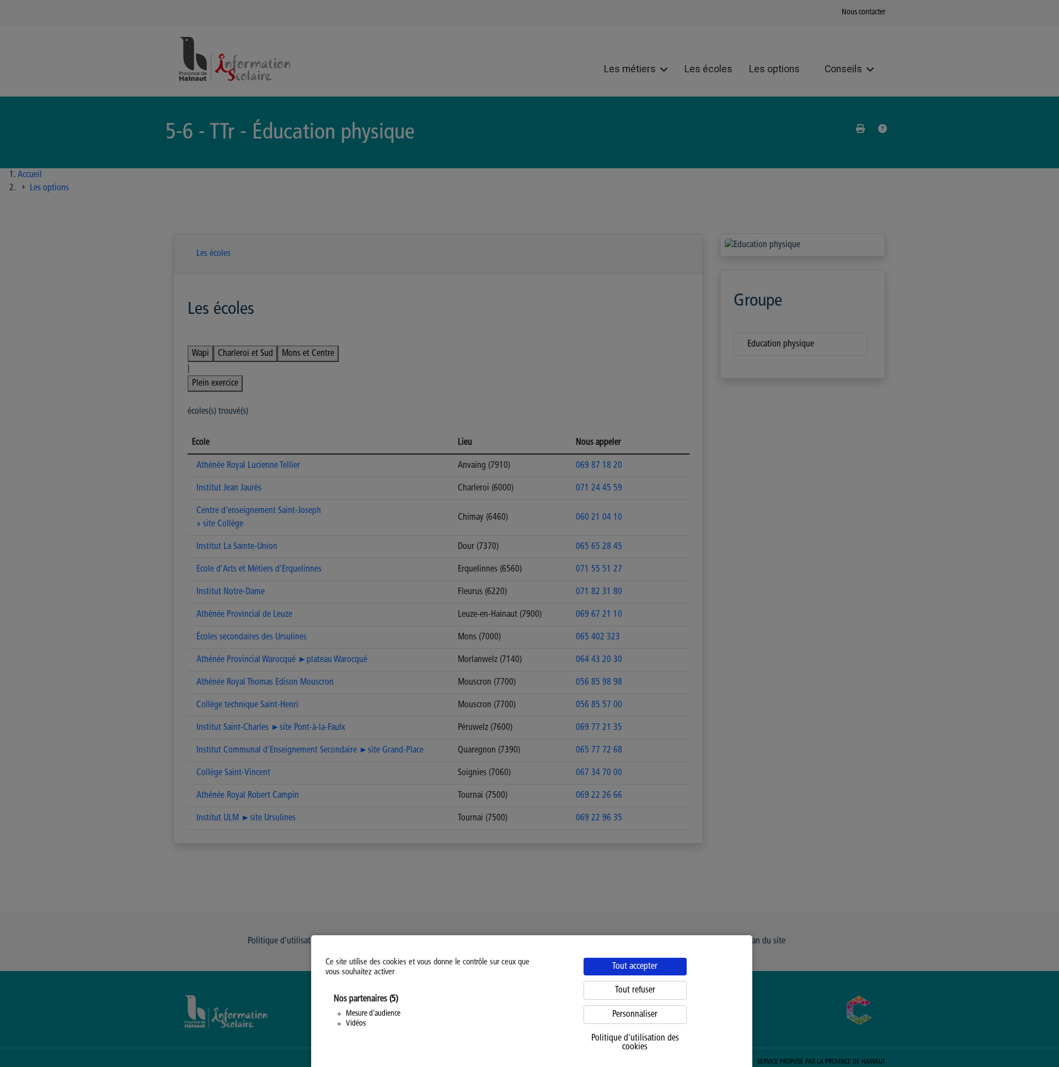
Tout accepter (634, 966)
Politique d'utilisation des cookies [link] (635, 1043)
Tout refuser (635, 990)
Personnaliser (634, 1014)
